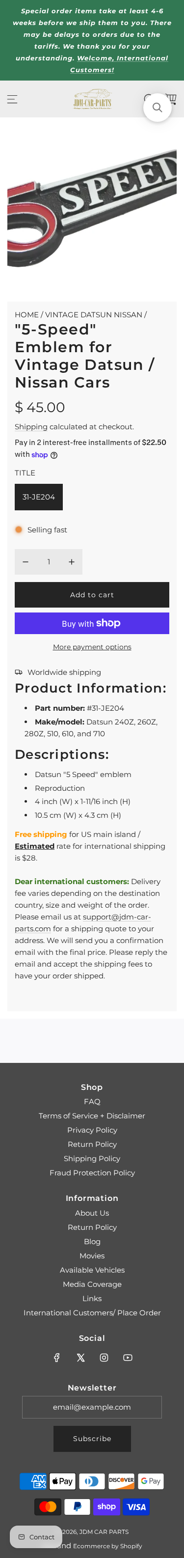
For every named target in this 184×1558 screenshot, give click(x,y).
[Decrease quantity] (25, 562)
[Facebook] (57, 1357)
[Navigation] (12, 99)
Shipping (31, 426)
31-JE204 (39, 496)
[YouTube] (127, 1357)
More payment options (92, 646)
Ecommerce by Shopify (107, 1546)
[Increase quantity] (71, 562)
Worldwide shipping (64, 672)
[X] (80, 1357)
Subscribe (92, 1438)
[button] (157, 107)
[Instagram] (104, 1357)
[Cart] (171, 99)
